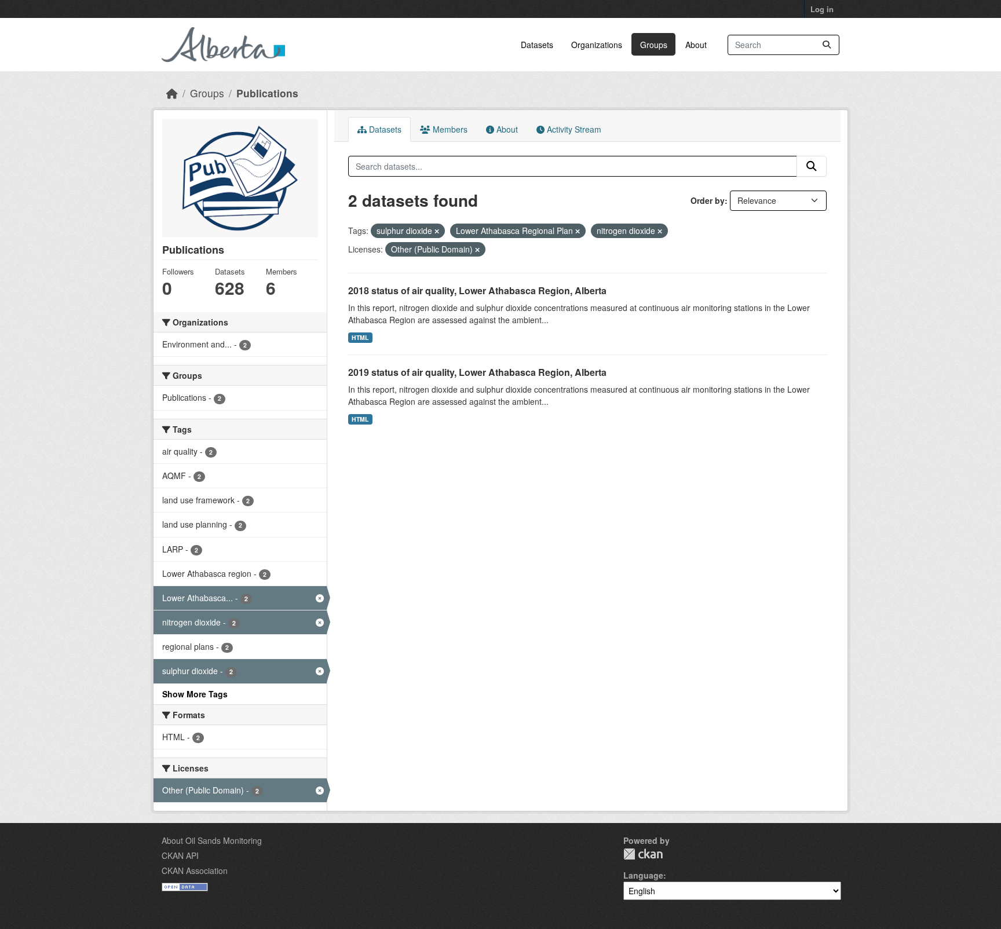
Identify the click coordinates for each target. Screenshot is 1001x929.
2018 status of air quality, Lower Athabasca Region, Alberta (477, 290)
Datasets (537, 44)
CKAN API (180, 855)
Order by (708, 200)
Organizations (596, 44)
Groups (653, 44)
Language (643, 875)
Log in (822, 8)
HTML (360, 337)
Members (448, 129)
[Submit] (826, 45)
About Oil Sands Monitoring (212, 840)
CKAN (643, 854)
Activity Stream (573, 129)
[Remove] (436, 231)
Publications (267, 93)
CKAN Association (195, 870)
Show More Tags (195, 694)
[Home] (172, 93)
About (696, 44)
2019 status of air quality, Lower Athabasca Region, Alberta (477, 372)
